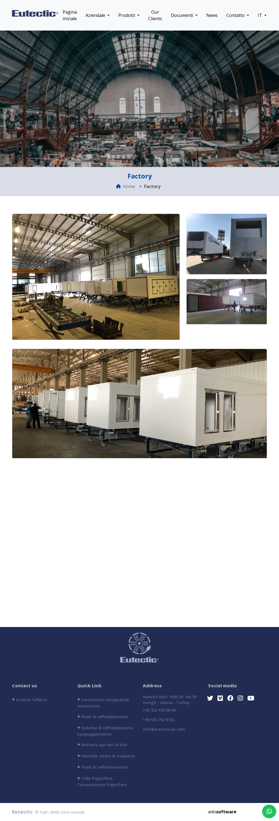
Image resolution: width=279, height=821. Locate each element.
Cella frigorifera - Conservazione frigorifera (102, 781)
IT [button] (260, 15)
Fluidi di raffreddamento (102, 716)
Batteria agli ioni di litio (102, 744)
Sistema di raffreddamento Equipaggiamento (105, 730)
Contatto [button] (236, 15)
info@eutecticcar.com (164, 729)
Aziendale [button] (96, 15)
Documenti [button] (182, 15)
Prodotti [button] (127, 15)
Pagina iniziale (70, 15)
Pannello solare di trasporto (106, 755)
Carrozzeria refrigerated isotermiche (103, 702)
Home (129, 186)
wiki (222, 812)
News (212, 15)
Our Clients (155, 15)
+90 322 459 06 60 (159, 710)
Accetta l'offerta (29, 699)
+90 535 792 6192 (159, 719)
